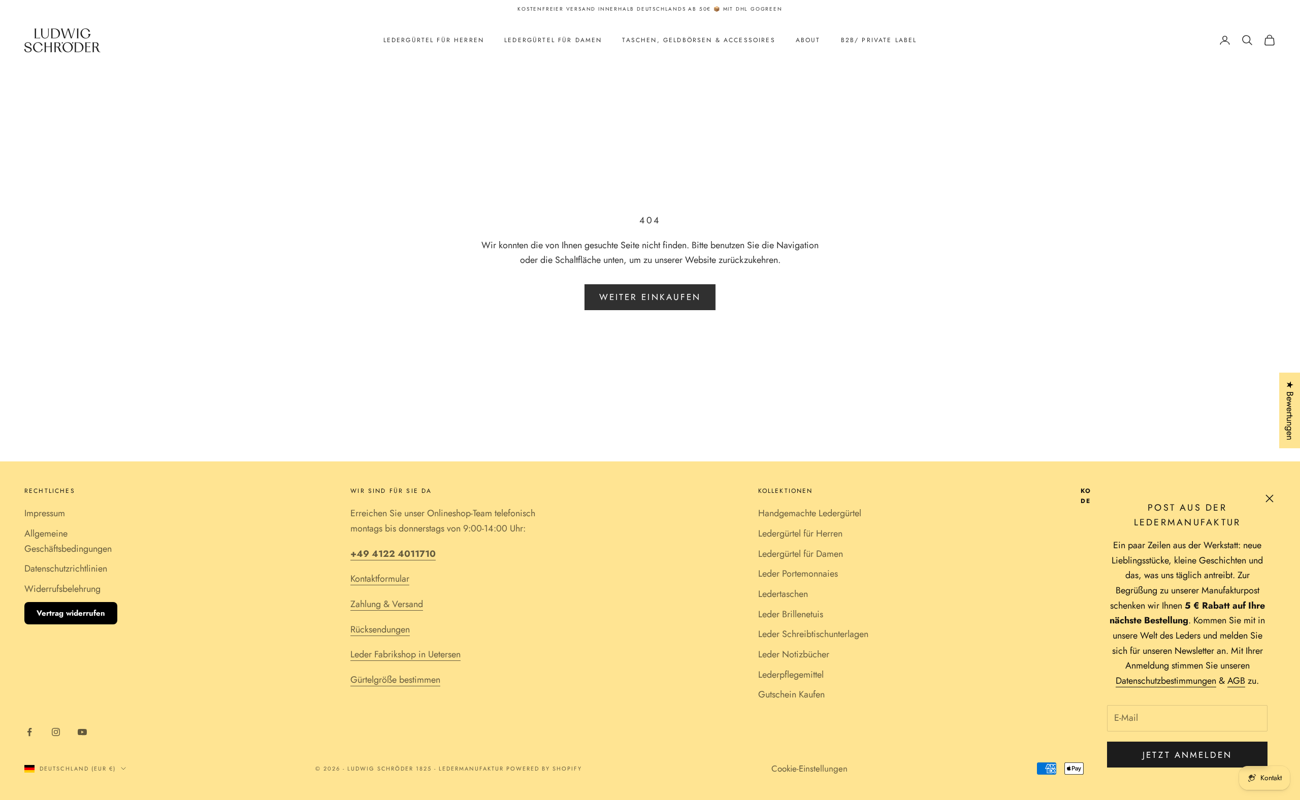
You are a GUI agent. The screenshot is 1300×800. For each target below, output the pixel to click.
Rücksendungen (380, 629)
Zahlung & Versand (386, 604)
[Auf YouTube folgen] (82, 732)
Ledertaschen (783, 594)
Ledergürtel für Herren (433, 40)
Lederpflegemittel (791, 674)
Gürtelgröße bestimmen (395, 679)
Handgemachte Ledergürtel (809, 513)
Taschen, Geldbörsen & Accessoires (698, 40)
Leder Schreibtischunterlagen (813, 634)
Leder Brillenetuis (790, 614)
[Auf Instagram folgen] (56, 732)
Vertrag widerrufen (71, 613)
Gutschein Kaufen (791, 694)
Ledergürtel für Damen (553, 40)
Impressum (44, 513)
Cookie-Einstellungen (809, 768)
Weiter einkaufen (650, 297)
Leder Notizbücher (793, 654)
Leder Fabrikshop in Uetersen (405, 654)
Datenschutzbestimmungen (1166, 680)
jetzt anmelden (1187, 755)
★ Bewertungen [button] (1289, 410)
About (808, 40)
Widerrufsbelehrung (62, 588)
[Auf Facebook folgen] (29, 732)
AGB (1236, 680)
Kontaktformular (379, 578)
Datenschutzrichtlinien (65, 568)
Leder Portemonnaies (798, 573)
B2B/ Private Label (879, 40)
